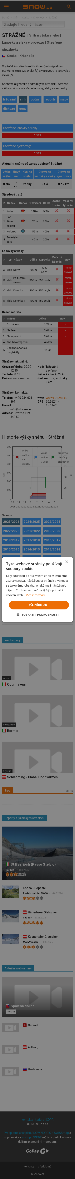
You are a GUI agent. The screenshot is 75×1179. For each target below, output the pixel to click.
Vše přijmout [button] (39, 605)
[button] (37, 615)
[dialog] (37, 589)
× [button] (66, 562)
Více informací (35, 595)
